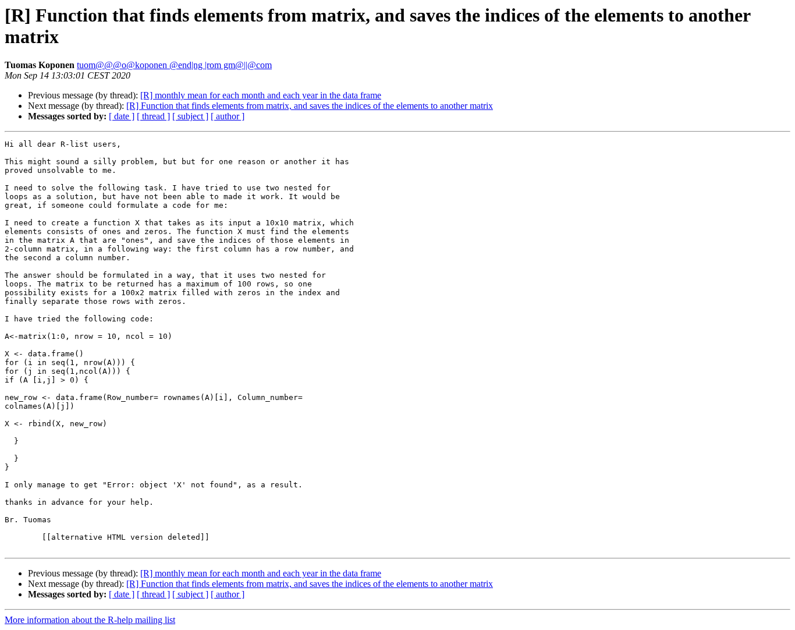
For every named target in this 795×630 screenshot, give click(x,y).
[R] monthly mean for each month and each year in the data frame (260, 95)
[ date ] (121, 116)
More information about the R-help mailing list (90, 620)
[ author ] (227, 116)
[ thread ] (153, 116)
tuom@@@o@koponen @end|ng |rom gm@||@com (174, 65)
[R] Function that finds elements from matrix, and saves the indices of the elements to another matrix (309, 106)
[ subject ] (190, 116)
